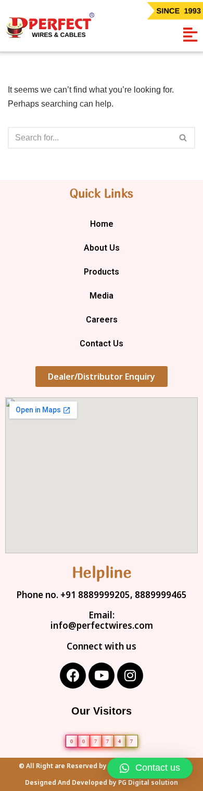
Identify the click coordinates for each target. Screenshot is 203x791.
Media (101, 296)
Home (101, 224)
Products (101, 272)
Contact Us (101, 343)
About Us (102, 248)
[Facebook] (73, 676)
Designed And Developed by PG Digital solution (101, 782)
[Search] (183, 138)
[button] (190, 35)
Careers (102, 320)
